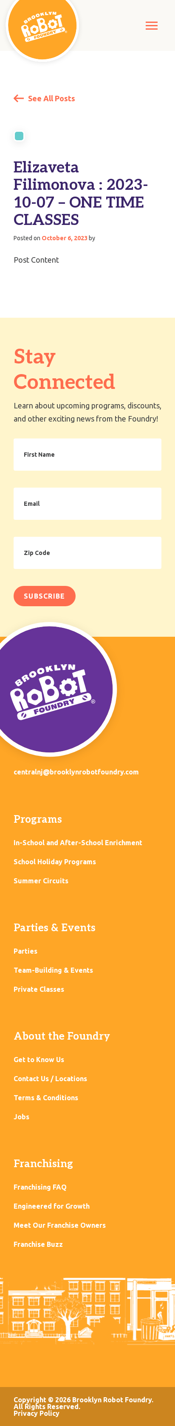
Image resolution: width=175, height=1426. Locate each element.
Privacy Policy (36, 1413)
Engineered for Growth (52, 1206)
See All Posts (50, 98)
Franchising (43, 1164)
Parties (25, 951)
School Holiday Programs (55, 862)
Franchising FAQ (40, 1187)
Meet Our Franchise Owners (60, 1225)
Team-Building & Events (53, 970)
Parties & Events (55, 928)
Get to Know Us (39, 1059)
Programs (38, 819)
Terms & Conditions (46, 1097)
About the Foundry (62, 1036)
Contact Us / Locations (50, 1078)
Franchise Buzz (38, 1244)
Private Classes (39, 989)
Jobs (21, 1117)
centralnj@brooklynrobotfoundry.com (76, 772)
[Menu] (151, 26)
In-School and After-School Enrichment (78, 842)
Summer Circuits (41, 881)
